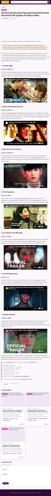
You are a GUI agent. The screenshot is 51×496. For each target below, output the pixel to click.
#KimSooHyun (9, 362)
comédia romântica (36, 157)
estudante (36, 280)
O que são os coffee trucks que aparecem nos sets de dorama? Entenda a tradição (11, 447)
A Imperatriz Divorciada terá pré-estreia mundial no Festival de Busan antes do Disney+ (37, 412)
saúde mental (32, 241)
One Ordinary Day (17, 282)
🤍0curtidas (5, 384)
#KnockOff (31, 362)
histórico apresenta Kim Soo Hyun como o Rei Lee (19, 113)
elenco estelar (36, 200)
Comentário (4, 474)
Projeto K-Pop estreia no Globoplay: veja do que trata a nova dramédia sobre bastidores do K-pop (12, 412)
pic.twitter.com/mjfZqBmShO (22, 376)
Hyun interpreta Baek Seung (23, 198)
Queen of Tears (29, 321)
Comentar (6, 483)
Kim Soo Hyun (13, 72)
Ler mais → (21, 424)
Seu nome (4, 469)
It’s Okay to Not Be (17, 239)
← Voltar (3, 7)
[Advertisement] (25, 30)
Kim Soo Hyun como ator (7, 357)
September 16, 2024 (26, 379)
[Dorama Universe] (5, 2)
